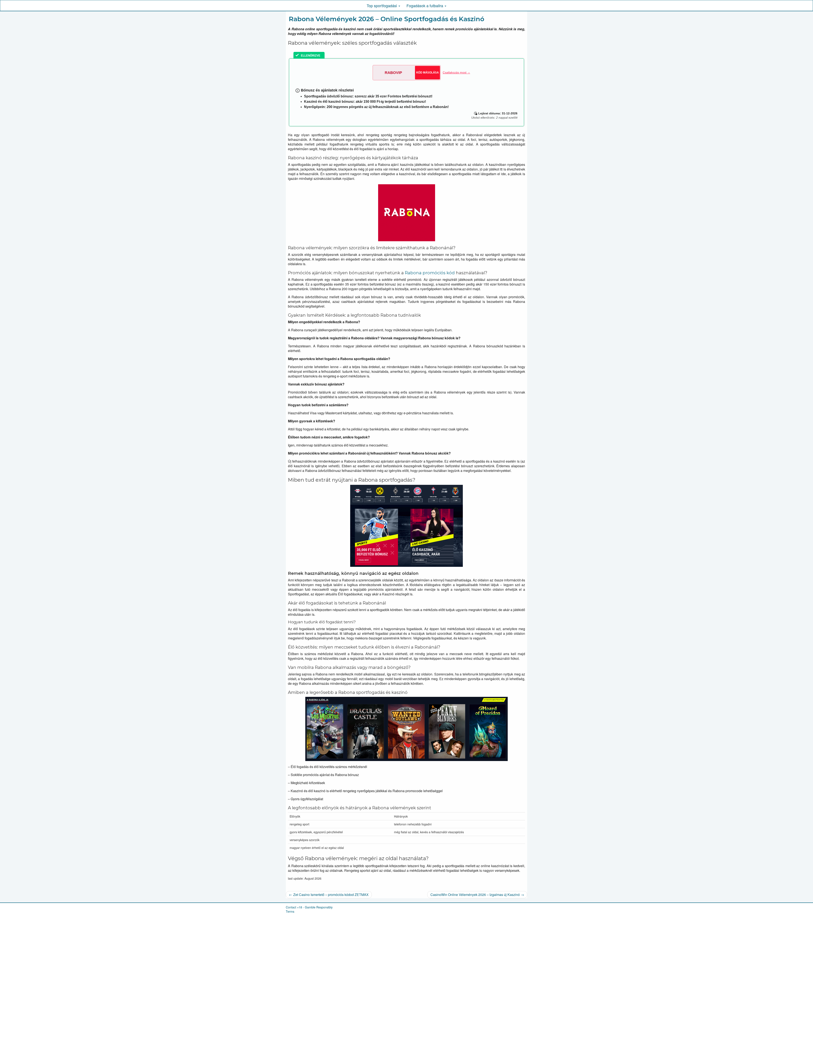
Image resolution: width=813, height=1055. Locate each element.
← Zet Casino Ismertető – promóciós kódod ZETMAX (329, 894)
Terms (290, 911)
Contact (291, 907)
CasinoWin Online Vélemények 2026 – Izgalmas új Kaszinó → (477, 894)
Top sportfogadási (382, 5)
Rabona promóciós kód (430, 272)
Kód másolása (427, 72)
